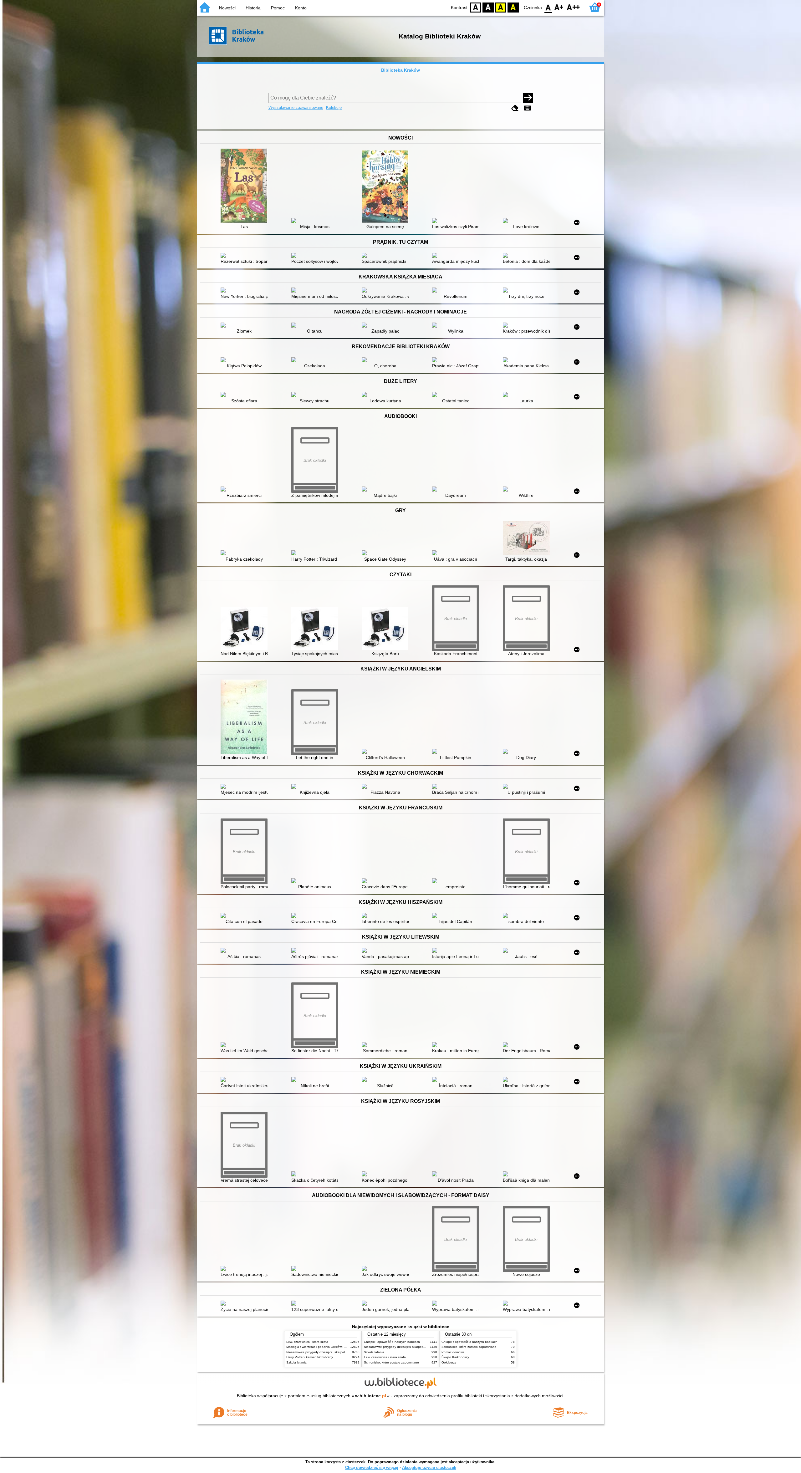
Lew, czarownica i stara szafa (307, 1341)
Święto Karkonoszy (455, 1357)
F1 (559, 7)
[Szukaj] (528, 98)
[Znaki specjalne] (528, 108)
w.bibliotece (370, 1395)
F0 (548, 7)
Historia (253, 7)
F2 (573, 7)
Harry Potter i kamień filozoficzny (309, 1357)
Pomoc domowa (453, 1352)
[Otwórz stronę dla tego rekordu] (246, 186)
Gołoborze (449, 1362)
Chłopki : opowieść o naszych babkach (392, 1341)
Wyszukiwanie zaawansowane (295, 107)
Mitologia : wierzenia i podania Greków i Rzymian (321, 1346)
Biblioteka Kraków (400, 70)
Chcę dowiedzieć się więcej (371, 1467)
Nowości (227, 7)
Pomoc (278, 7)
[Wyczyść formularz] (515, 108)
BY (513, 7)
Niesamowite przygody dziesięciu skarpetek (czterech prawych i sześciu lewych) (343, 1352)
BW (488, 7)
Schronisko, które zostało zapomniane (391, 1362)
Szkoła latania (296, 1362)
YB (500, 7)
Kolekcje (334, 107)
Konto (301, 7)
